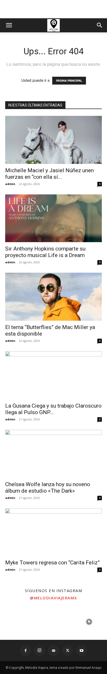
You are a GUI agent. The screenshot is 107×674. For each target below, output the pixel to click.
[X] (67, 650)
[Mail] (53, 650)
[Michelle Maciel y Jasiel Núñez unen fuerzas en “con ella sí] (53, 140)
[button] (9, 25)
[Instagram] (39, 650)
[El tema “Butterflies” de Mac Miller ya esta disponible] (53, 297)
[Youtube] (81, 650)
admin (10, 184)
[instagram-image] (18, 622)
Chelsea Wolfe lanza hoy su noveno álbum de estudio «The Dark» (47, 487)
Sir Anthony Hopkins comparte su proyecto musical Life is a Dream (45, 252)
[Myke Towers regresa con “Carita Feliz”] (53, 532)
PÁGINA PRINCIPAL (69, 80)
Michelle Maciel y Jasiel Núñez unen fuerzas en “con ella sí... (49, 173)
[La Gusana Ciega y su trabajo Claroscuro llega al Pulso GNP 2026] (53, 375)
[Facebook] (25, 650)
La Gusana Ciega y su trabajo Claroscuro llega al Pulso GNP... (53, 409)
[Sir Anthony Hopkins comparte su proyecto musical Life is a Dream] (53, 218)
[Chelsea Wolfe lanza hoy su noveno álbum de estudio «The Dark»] (53, 454)
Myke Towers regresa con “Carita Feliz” (52, 562)
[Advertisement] (53, 9)
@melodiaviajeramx (53, 597)
